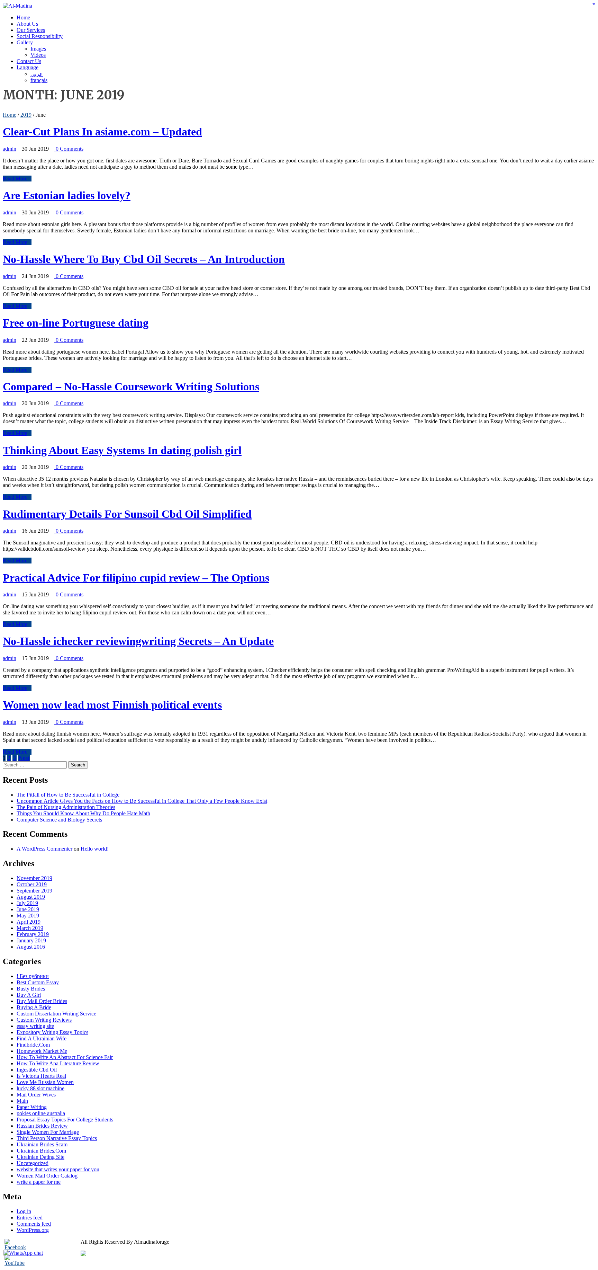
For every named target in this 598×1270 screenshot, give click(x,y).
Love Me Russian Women (45, 1082)
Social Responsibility (40, 36)
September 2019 (34, 891)
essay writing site (35, 1026)
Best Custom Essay (38, 982)
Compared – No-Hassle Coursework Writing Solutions (131, 386)
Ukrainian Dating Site (40, 1157)
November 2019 (34, 878)
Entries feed (30, 1217)
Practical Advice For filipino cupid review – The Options (136, 577)
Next (24, 758)
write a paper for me (39, 1182)
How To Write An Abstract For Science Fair (65, 1057)
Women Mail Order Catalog (47, 1176)
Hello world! (95, 849)
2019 (25, 115)
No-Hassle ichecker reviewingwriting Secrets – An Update (138, 641)
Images (38, 49)
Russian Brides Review (42, 1126)
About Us (27, 24)
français (38, 80)
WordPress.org (33, 1230)
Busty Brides (31, 989)
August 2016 (31, 947)
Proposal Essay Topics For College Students (65, 1119)
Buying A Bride (34, 1007)
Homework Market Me (42, 1051)
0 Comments (68, 149)
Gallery (25, 42)
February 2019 (33, 934)
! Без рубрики (33, 976)
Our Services (31, 30)
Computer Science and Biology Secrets (59, 820)
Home (23, 17)
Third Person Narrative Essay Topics (57, 1138)
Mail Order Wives (36, 1095)
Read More (15, 178)
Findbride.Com (33, 1045)
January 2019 (31, 940)
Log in (24, 1211)
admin (9, 149)
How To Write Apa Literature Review (58, 1063)
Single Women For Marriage (48, 1132)
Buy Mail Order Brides (42, 1001)
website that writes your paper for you (58, 1169)
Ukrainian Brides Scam (42, 1144)
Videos (38, 55)
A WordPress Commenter (44, 849)
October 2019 (32, 884)
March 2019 (30, 928)
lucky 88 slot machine (40, 1088)
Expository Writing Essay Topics (52, 1032)
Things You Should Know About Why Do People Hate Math (83, 813)
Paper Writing (32, 1107)
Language (27, 67)
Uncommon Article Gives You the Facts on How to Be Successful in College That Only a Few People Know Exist (142, 801)
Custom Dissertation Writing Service (56, 1013)
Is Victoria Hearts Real (41, 1076)
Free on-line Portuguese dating (75, 323)
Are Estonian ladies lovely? (66, 195)
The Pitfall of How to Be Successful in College (68, 795)
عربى (36, 74)
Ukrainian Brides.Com (41, 1151)
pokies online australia (41, 1113)
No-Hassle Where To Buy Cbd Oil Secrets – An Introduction (144, 259)
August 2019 (31, 897)
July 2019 (27, 903)
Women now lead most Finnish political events (112, 705)
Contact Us (29, 61)
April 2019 (28, 922)
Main (22, 1101)
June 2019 (28, 909)
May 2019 (28, 915)
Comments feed (34, 1224)
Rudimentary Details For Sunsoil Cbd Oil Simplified (127, 514)
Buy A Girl (29, 995)
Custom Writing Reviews (44, 1020)
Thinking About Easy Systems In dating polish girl (122, 450)
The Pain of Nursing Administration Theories (66, 807)
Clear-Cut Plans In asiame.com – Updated (102, 131)
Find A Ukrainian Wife (41, 1038)
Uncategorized (32, 1163)
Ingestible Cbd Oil (37, 1070)
